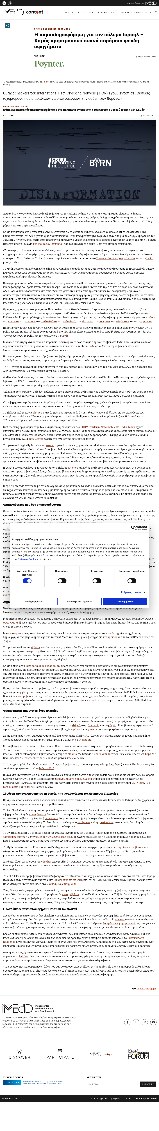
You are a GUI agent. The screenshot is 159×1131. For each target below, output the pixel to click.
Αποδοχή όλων (125, 601)
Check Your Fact (103, 754)
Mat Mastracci (149, 115)
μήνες (76, 729)
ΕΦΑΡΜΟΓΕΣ (106, 12)
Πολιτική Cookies (28, 559)
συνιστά (120, 919)
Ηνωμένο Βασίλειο (107, 258)
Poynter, (45, 82)
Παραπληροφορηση (15, 106)
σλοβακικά (122, 321)
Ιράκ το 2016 (46, 768)
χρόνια (91, 729)
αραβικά (30, 321)
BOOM (84, 427)
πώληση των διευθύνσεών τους (54, 836)
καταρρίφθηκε (111, 637)
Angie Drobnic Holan (147, 57)
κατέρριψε (22, 696)
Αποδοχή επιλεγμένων (79, 601)
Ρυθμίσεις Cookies (149, 1098)
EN (10, 3)
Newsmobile (108, 427)
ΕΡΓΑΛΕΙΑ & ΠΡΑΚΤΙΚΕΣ (136, 12)
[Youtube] (153, 1022)
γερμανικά (145, 321)
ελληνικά (87, 321)
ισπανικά (13, 321)
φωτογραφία (10, 622)
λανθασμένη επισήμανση (62, 884)
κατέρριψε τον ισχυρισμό (48, 244)
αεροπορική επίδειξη (70, 880)
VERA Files (138, 783)
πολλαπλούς (107, 822)
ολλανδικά (69, 321)
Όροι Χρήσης (115, 1098)
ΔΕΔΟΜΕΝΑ (85, 12)
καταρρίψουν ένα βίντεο (128, 847)
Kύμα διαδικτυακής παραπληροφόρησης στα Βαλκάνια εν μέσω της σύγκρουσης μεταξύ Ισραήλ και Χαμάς (74, 110)
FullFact (23, 956)
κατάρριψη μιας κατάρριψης (42, 666)
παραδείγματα (83, 778)
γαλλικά (150, 317)
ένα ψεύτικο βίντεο (98, 700)
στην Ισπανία (127, 258)
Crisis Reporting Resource (52, 29)
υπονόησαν (51, 818)
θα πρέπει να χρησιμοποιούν (119, 923)
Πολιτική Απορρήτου (98, 1098)
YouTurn (94, 427)
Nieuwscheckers (29, 758)
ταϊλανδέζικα (49, 321)
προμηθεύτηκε (37, 814)
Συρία (112, 725)
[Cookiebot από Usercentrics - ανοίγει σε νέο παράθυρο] (133, 528)
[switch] (62, 580)
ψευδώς (46, 861)
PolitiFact (28, 787)
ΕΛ (4, 3)
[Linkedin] (136, 1022)
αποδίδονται (36, 438)
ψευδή (65, 335)
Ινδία (149, 258)
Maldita (72, 754)
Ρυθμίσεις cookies (131, 592)
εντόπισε (73, 467)
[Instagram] (145, 1022)
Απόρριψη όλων (34, 601)
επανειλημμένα (65, 778)
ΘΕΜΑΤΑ (67, 12)
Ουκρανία (93, 725)
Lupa (148, 754)
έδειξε (91, 346)
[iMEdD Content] (22, 14)
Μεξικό (76, 725)
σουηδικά (104, 321)
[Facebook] (127, 1022)
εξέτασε (37, 412)
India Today (128, 427)
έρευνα (50, 445)
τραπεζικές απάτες (14, 836)
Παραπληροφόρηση (146, 988)
